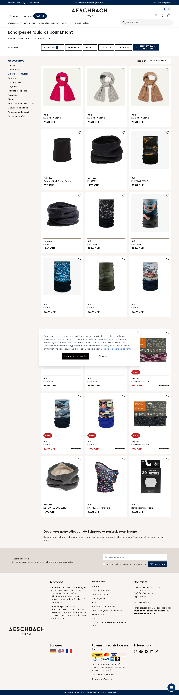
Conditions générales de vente (116, 349)
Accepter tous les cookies (75, 356)
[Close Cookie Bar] (137, 332)
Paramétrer (104, 356)
